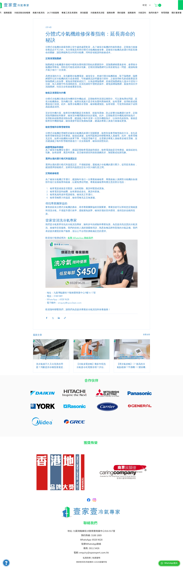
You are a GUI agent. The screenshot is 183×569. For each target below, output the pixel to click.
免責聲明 (96, 557)
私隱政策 (87, 557)
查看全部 (146, 334)
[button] (158, 5)
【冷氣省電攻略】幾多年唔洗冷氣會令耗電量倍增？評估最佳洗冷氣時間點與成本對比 (91, 365)
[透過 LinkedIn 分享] (59, 318)
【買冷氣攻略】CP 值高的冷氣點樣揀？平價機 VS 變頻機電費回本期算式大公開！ (131, 365)
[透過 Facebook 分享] (46, 318)
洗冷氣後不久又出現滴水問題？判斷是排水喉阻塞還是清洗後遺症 (50, 365)
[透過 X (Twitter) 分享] (53, 318)
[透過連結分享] (65, 318)
